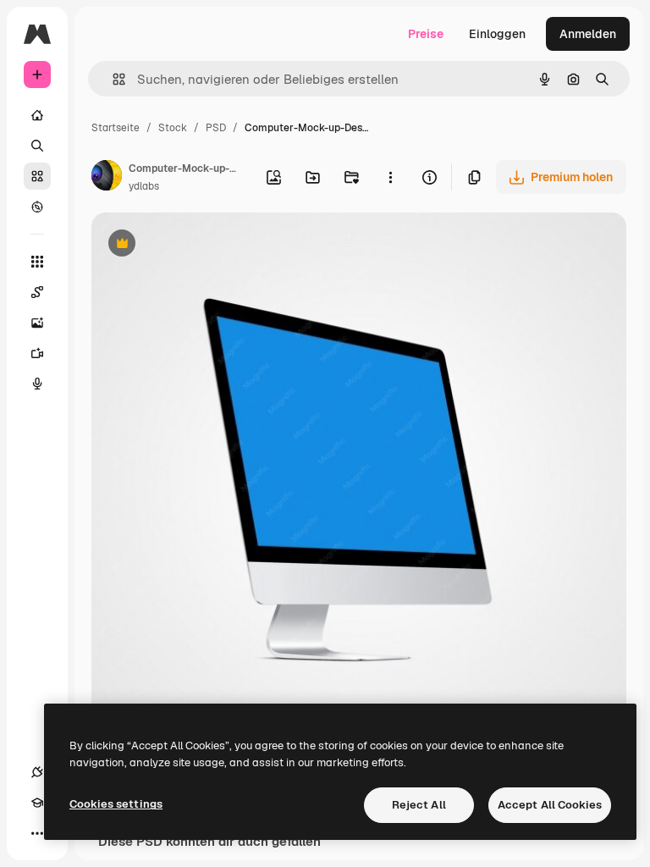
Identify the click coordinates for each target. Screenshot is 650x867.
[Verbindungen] (37, 772)
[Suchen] (37, 145)
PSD (216, 128)
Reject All (419, 805)
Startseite (115, 128)
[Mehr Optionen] (390, 177)
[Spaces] (37, 292)
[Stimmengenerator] (37, 383)
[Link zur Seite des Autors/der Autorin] (106, 178)
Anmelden (587, 33)
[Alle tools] (37, 261)
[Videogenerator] (37, 353)
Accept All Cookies (550, 805)
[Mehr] (37, 833)
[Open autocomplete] (112, 79)
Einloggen (497, 33)
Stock (172, 128)
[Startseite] (37, 115)
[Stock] (37, 176)
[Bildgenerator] (37, 322)
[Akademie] (37, 802)
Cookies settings (115, 804)
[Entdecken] (37, 206)
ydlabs (144, 186)
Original (199, 245)
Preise (425, 33)
